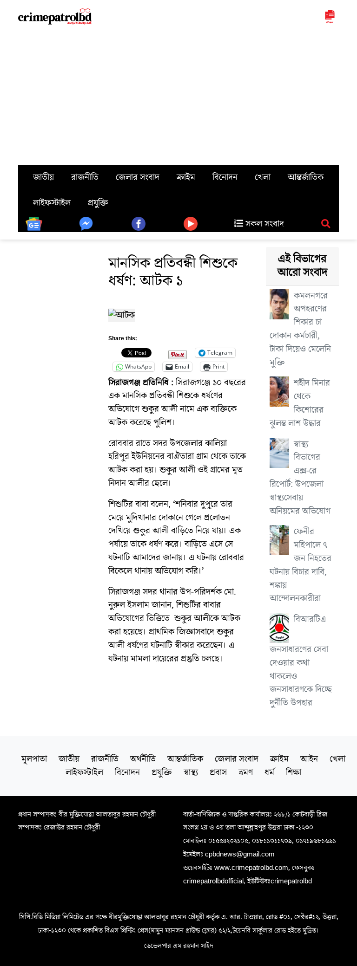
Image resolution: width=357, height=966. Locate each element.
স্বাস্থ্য (191, 772)
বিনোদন (225, 177)
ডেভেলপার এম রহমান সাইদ (178, 945)
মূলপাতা (34, 758)
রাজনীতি (85, 177)
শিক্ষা (293, 772)
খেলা (263, 177)
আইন (309, 758)
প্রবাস (218, 772)
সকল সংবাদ (263, 223)
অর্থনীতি (143, 758)
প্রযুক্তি (98, 202)
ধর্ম (269, 772)
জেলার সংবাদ (137, 177)
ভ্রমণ (245, 772)
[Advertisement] (178, 95)
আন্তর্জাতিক (306, 177)
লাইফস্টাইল (52, 202)
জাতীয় (43, 177)
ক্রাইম (186, 177)
